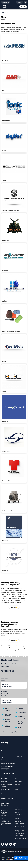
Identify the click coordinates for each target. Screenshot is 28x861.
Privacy (8, 857)
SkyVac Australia (5, 768)
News (16, 751)
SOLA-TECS (4, 781)
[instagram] (6, 844)
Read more (13, 607)
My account (4, 757)
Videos (3, 754)
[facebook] (2, 844)
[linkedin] (10, 844)
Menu (22, 6)
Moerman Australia (6, 770)
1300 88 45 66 (5, 2)
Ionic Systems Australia (7, 766)
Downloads (18, 754)
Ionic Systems (18, 781)
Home (2, 12)
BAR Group (4, 778)
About (2, 751)
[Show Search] (25, 2)
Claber (3, 794)
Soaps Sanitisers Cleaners (5, 790)
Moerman (17, 784)
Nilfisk (16, 789)
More (19, 2)
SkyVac (16, 778)
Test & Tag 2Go (19, 757)
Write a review (7, 859)
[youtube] (14, 844)
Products (17, 748)
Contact (3, 760)
